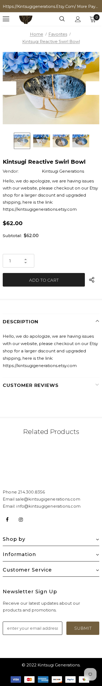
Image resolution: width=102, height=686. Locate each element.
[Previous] (9, 88)
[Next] (92, 88)
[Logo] (26, 19)
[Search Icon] (62, 19)
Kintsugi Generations (63, 171)
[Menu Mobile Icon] (6, 19)
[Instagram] (20, 519)
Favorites (57, 34)
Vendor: (10, 171)
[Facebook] (7, 519)
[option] (51, 88)
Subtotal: (12, 235)
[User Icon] (78, 19)
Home (36, 34)
